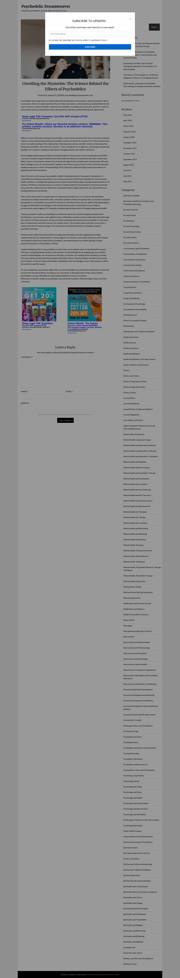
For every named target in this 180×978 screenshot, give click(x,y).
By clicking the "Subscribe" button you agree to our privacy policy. (78, 40)
